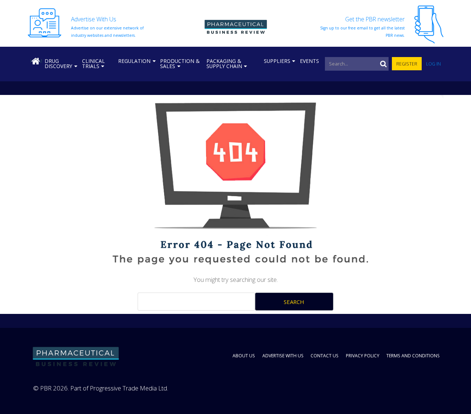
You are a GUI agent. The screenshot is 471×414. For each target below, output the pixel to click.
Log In (433, 64)
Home (36, 60)
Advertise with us (283, 356)
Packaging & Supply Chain (224, 63)
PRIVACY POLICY (362, 356)
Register (406, 64)
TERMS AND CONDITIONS (413, 356)
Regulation (134, 60)
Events (309, 60)
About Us (244, 356)
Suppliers (277, 60)
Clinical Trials (93, 63)
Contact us (325, 356)
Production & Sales (179, 63)
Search (294, 301)
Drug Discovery (58, 63)
